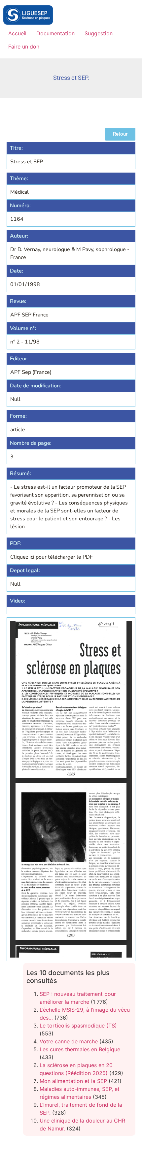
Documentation (55, 33)
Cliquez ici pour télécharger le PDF (51, 557)
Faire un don (23, 46)
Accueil (17, 33)
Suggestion (99, 33)
